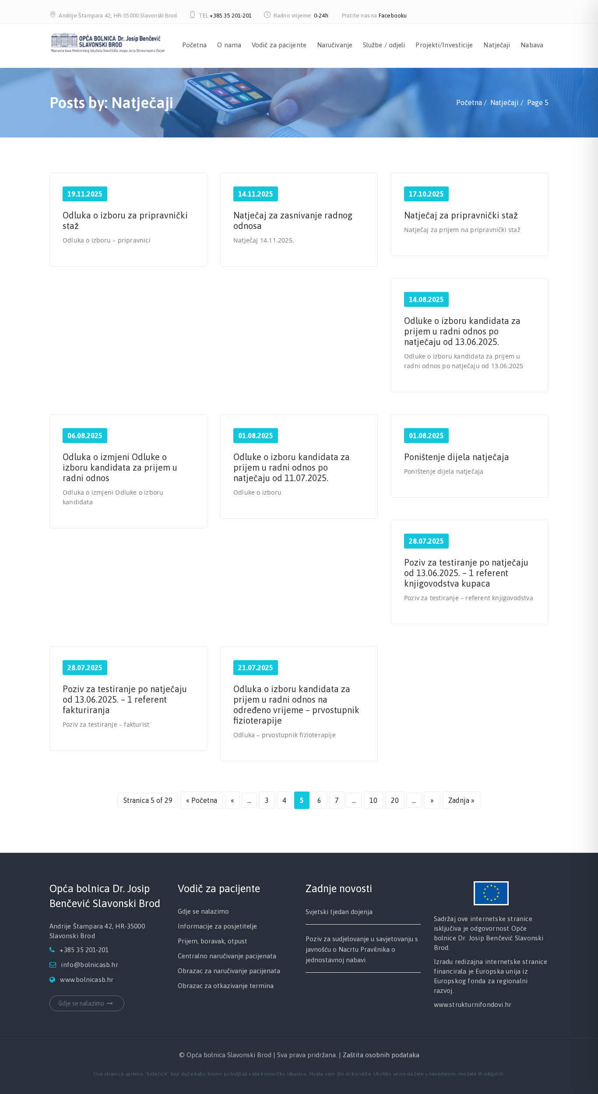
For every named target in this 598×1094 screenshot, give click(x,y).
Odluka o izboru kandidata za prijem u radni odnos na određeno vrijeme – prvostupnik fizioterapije (296, 704)
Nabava (532, 45)
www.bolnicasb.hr (86, 979)
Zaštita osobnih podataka (381, 1055)
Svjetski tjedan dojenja (339, 911)
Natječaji (496, 45)
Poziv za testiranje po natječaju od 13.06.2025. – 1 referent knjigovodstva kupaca (466, 572)
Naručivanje (334, 45)
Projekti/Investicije (444, 45)
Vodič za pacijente (279, 45)
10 (373, 800)
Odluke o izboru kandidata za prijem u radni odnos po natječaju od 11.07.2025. (291, 467)
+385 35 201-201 (231, 15)
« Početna (201, 800)
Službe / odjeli (384, 45)
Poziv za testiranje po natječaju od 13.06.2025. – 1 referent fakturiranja (125, 699)
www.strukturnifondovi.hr (473, 1004)
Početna (194, 45)
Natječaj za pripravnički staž (461, 215)
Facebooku (393, 15)
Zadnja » (461, 800)
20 (395, 800)
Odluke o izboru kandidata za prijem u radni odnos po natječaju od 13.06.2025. (462, 331)
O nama (229, 45)
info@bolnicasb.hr (89, 964)
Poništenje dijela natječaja (456, 457)
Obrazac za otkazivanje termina (226, 985)
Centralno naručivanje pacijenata (227, 956)
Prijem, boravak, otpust (212, 941)
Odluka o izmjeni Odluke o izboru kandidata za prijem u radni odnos (120, 467)
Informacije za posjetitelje (217, 926)
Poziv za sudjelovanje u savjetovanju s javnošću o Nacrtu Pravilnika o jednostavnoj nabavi (362, 949)
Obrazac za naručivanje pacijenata (229, 970)
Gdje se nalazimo (81, 1003)
